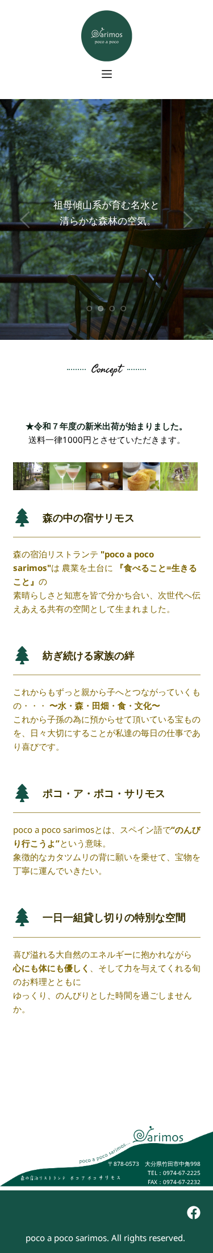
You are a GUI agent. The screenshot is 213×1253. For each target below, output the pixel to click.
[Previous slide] (25, 219)
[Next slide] (187, 219)
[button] (107, 74)
